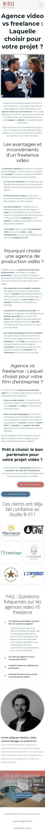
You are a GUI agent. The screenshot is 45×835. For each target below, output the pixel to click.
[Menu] (41, 5)
